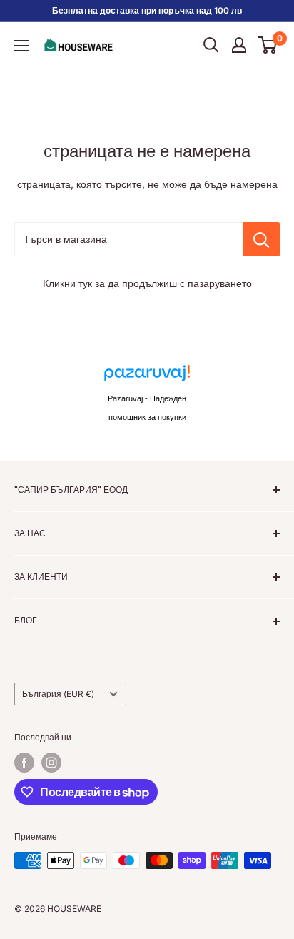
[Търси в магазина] (261, 239)
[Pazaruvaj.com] (147, 376)
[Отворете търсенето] (211, 45)
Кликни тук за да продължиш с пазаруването (147, 283)
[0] (268, 45)
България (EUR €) (58, 693)
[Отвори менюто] (21, 45)
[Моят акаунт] (239, 45)
